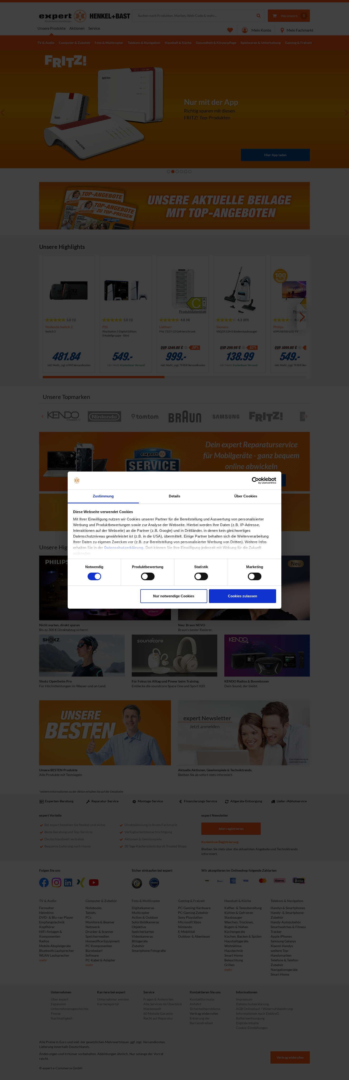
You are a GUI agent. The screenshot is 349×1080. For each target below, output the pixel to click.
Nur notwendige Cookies (173, 596)
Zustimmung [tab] (103, 496)
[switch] (148, 576)
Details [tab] (174, 496)
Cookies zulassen (242, 596)
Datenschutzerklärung (123, 548)
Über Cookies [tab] (245, 496)
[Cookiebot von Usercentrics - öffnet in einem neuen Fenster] (255, 480)
